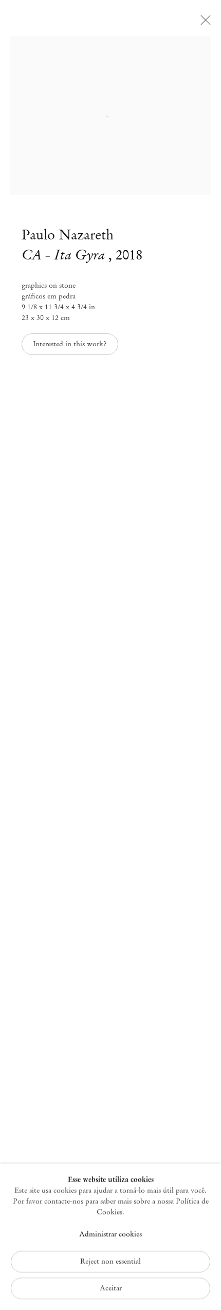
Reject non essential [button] (110, 1261)
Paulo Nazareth (68, 235)
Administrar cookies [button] (110, 1233)
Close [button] (203, 23)
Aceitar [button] (111, 1288)
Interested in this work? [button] (69, 344)
